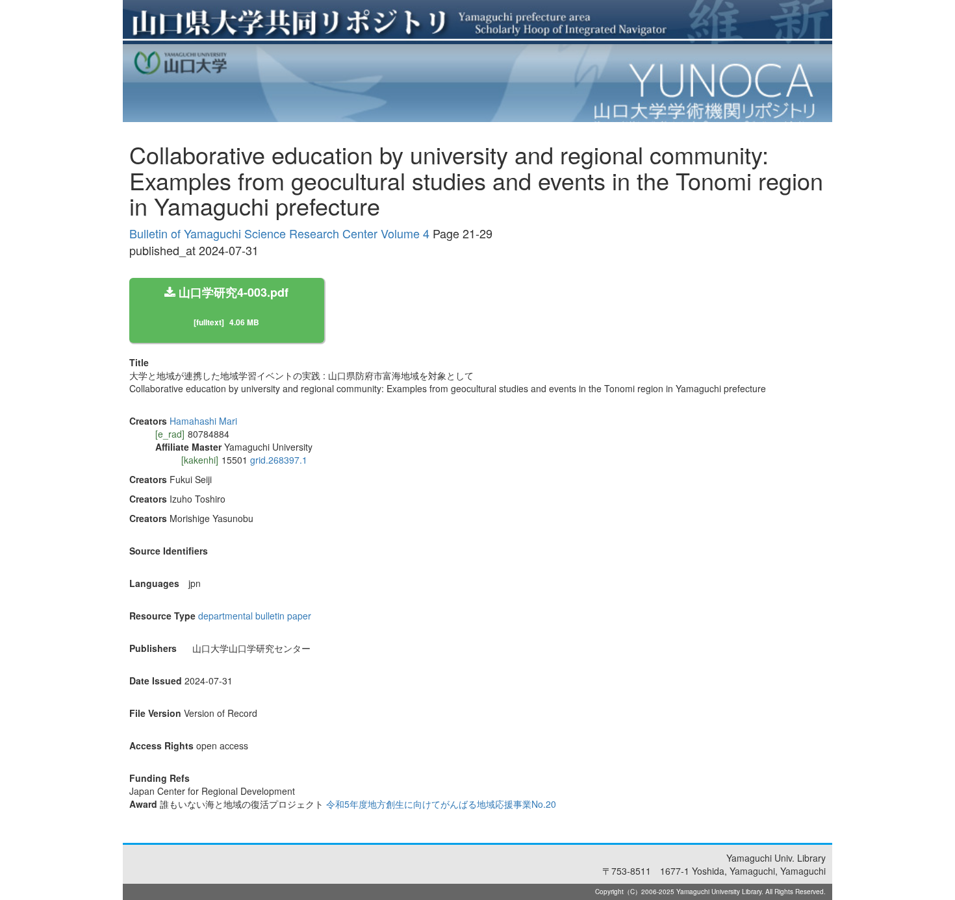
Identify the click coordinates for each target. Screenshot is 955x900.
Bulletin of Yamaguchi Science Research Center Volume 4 (279, 233)
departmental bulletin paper (254, 615)
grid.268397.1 (278, 459)
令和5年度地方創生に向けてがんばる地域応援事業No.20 (441, 803)
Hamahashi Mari (203, 420)
